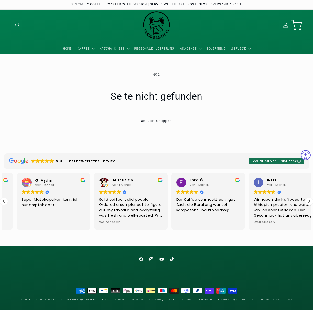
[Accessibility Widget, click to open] (306, 155)
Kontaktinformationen (276, 299)
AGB (171, 299)
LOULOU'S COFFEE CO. (49, 299)
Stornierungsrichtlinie (236, 299)
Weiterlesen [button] (97, 222)
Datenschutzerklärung (147, 299)
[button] (17, 25)
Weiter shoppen (156, 121)
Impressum (204, 299)
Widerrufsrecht (113, 299)
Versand (185, 299)
